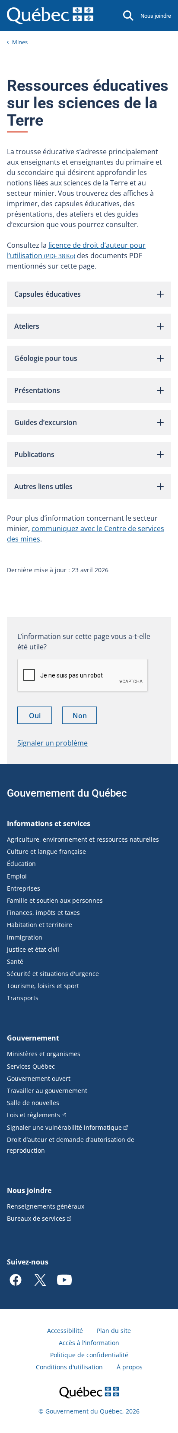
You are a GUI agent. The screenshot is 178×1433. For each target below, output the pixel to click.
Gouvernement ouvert (38, 1078)
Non (85, 717)
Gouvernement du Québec (67, 793)
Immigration (24, 937)
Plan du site (114, 1330)
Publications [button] (34, 454)
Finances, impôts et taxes (43, 912)
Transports (22, 998)
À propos (130, 1367)
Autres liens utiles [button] (43, 486)
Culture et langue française (46, 851)
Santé (15, 961)
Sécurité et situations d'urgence (53, 973)
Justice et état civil (33, 949)
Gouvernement (33, 1038)
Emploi (17, 876)
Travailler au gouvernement (47, 1090)
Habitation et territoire (39, 925)
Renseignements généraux (45, 1206)
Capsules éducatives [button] (47, 294)
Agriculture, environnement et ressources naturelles (83, 839)
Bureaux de (36, 1218)
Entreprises (23, 888)
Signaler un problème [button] (52, 743)
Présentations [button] (37, 390)
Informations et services (48, 823)
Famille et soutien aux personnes (55, 900)
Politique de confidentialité (89, 1355)
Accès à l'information (89, 1343)
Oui (40, 717)
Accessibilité (65, 1330)
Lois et (33, 1115)
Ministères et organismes (43, 1054)
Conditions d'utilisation (69, 1367)
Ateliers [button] (26, 326)
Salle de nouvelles (33, 1103)
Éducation (21, 863)
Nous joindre (155, 16)
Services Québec (31, 1066)
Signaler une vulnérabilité (64, 1127)
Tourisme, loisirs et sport (43, 986)
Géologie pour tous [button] (45, 358)
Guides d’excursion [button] (45, 422)
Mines (20, 42)
